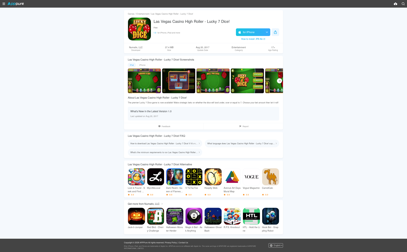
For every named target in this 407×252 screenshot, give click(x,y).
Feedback (166, 126)
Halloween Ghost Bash (213, 229)
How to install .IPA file (252, 38)
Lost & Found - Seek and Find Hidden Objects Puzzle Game (136, 189)
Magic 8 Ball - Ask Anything (193, 229)
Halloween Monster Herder (174, 229)
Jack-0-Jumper (135, 227)
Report (245, 126)
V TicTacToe (191, 187)
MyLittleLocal (153, 187)
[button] (4, 4)
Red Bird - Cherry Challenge (155, 229)
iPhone (142, 65)
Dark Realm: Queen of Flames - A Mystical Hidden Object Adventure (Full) (174, 189)
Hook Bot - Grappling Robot (270, 229)
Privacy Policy (171, 242)
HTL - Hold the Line (251, 229)
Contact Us (183, 242)
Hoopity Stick (210, 187)
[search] (403, 4)
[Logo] (16, 3)
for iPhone (249, 32)
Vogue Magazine (251, 187)
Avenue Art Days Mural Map (232, 189)
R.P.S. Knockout (232, 227)
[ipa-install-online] (395, 4)
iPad (132, 65)
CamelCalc (267, 187)
